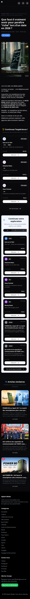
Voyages (3, 550)
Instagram (4, 563)
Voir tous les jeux (13, 208)
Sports (3, 543)
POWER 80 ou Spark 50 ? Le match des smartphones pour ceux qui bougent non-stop (15, 410)
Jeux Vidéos (4, 522)
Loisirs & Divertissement (8, 527)
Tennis (3, 548)
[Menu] (27, 3)
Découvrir (13, 155)
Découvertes (5, 519)
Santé (3, 537)
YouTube (3, 569)
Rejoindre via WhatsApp (10, 585)
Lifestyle (3, 525)
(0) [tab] (23, 230)
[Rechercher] (19, 3)
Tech (7, 13)
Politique (4, 532)
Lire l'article (15, 419)
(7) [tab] (7, 230)
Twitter (3, 561)
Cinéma (3, 514)
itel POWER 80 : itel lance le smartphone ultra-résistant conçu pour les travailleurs (15, 477)
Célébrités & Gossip (7, 517)
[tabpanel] (15, 301)
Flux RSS (3, 571)
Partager (6, 35)
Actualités (4, 512)
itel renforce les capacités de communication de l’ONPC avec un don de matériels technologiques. (15, 444)
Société (3, 540)
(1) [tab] (15, 230)
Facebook (4, 566)
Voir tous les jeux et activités (13, 369)
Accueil (3, 13)
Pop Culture (4, 535)
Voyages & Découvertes (8, 553)
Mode (3, 530)
